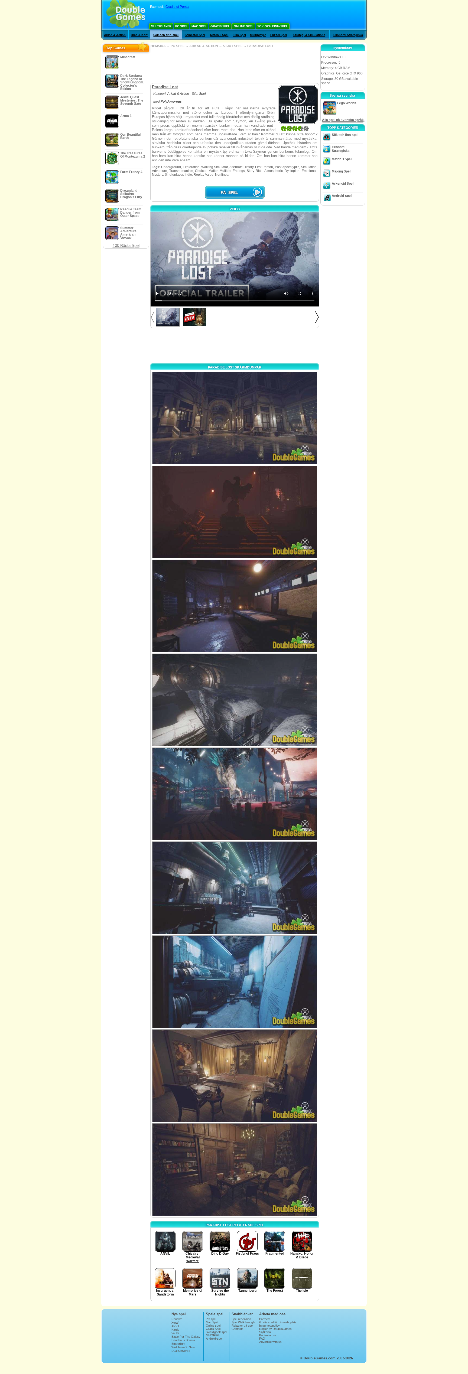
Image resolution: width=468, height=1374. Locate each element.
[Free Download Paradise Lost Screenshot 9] (234, 1169)
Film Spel (239, 35)
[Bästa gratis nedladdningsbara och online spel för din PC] (125, 15)
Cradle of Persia (177, 7)
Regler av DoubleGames (275, 1328)
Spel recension (241, 1319)
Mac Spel (199, 26)
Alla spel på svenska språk (343, 120)
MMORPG (213, 1335)
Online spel (243, 26)
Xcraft (175, 1322)
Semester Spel (195, 35)
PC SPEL (177, 46)
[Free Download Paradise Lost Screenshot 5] (234, 794)
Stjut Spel (199, 94)
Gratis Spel (220, 26)
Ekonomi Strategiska (348, 35)
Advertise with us (270, 1341)
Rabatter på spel (242, 1325)
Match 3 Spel (219, 35)
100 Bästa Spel (126, 245)
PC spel (181, 26)
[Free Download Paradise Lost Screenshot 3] (234, 606)
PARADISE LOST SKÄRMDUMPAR (234, 367)
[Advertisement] (234, 65)
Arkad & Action (115, 35)
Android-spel (342, 196)
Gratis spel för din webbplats (278, 1322)
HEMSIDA (158, 46)
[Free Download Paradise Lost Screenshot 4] (234, 700)
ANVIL (175, 1326)
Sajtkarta (265, 1332)
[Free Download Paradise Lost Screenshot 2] (234, 512)
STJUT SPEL (232, 46)
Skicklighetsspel (216, 1332)
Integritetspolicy (269, 1325)
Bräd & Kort (139, 35)
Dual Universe (180, 1350)
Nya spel (178, 1314)
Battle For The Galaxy (185, 1336)
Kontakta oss (268, 1335)
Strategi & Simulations (309, 35)
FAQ (262, 1338)
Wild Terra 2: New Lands (183, 1349)
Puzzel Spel (278, 35)
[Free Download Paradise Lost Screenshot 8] (234, 1075)
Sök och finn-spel (272, 26)
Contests (237, 1328)
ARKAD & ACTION (203, 46)
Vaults (175, 1333)
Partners (265, 1319)
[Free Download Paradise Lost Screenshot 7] (234, 981)
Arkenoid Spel (342, 183)
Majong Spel (341, 171)
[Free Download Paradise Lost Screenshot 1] (234, 418)
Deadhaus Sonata (183, 1340)
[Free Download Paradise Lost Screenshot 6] (234, 887)
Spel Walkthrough (243, 1322)
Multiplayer (161, 26)
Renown (176, 1319)
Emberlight (178, 1343)
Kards (175, 1329)
